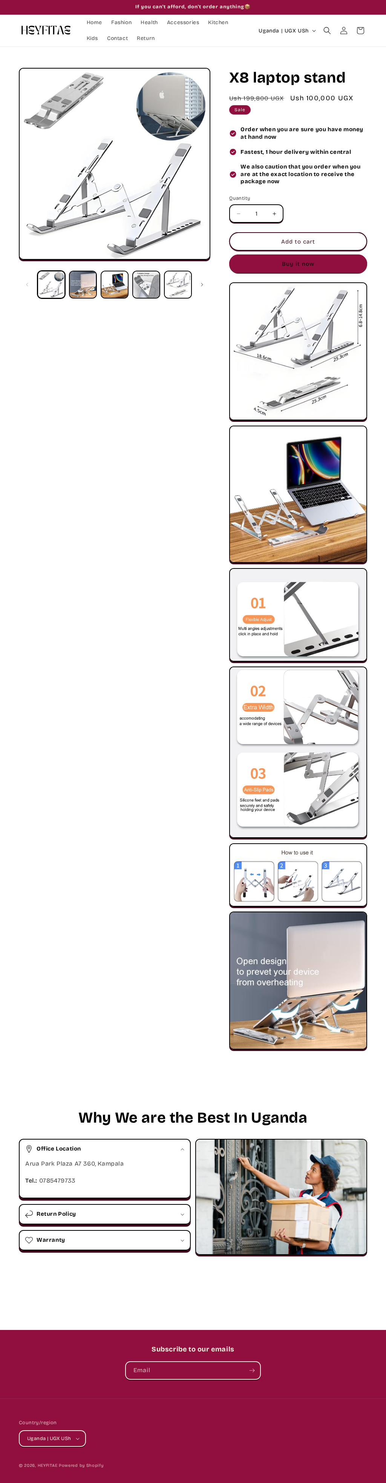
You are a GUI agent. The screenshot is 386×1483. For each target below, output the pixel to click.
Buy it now (298, 263)
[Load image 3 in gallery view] (115, 285)
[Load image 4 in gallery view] (146, 285)
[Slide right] (202, 284)
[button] (327, 30)
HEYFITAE (48, 1465)
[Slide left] (27, 284)
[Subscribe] (252, 1370)
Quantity (239, 198)
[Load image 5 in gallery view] (178, 285)
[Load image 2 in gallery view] (83, 285)
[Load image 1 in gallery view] (51, 285)
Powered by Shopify (81, 1465)
